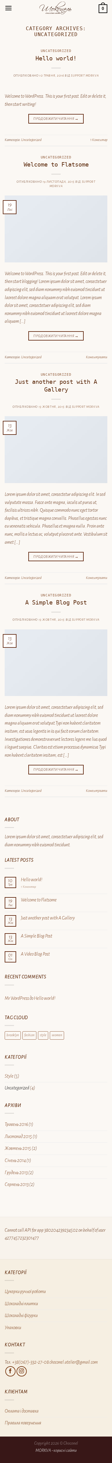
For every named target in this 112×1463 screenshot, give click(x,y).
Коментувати (96, 357)
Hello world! (56, 58)
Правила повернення (23, 1422)
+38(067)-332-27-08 (30, 1362)
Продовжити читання (55, 118)
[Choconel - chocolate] (55, 8)
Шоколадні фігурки (21, 1315)
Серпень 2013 (17, 1184)
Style (9, 1076)
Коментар (98, 140)
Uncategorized (56, 51)
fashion (29, 1035)
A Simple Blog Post (56, 602)
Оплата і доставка (22, 1411)
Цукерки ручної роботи (25, 1291)
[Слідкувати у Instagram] (21, 1371)
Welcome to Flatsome (56, 164)
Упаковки (13, 1327)
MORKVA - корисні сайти (56, 1450)
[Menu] (8, 8)
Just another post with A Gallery (56, 385)
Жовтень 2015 (18, 1148)
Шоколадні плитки (21, 1303)
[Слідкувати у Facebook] (10, 1371)
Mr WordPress (17, 998)
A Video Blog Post (35, 954)
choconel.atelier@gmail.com (73, 1362)
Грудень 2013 (16, 1172)
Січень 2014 (15, 1160)
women (57, 1035)
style (43, 1035)
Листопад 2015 (18, 1136)
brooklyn (13, 1035)
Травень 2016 (16, 1124)
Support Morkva (85, 75)
